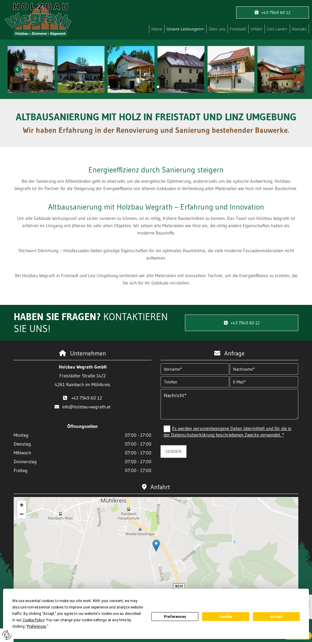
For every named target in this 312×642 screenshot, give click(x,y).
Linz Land (276, 29)
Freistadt (238, 29)
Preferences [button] (36, 626)
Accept (276, 617)
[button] (272, 12)
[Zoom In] (21, 505)
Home (156, 29)
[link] (186, 29)
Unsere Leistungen (184, 29)
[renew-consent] (7, 635)
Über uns (217, 29)
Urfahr (256, 29)
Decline (225, 617)
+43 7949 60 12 (86, 398)
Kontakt (299, 29)
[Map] (156, 551)
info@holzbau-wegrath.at (86, 407)
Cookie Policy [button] (33, 620)
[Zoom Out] (21, 514)
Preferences (175, 617)
